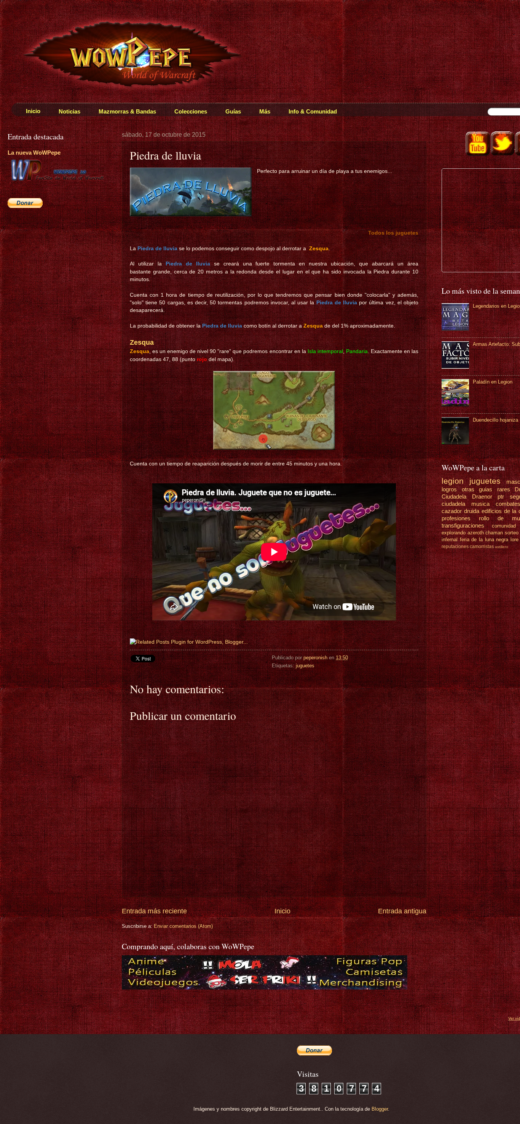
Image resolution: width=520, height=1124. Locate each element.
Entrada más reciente (154, 911)
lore (514, 539)
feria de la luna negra (484, 539)
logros (449, 489)
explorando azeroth (463, 533)
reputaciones (455, 546)
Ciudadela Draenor (467, 496)
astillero (501, 547)
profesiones (456, 518)
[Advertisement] (55, 269)
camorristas (482, 546)
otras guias (477, 489)
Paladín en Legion (492, 382)
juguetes (305, 665)
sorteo (511, 533)
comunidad (504, 526)
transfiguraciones (463, 525)
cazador (452, 511)
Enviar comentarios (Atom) (183, 926)
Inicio (282, 911)
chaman (494, 533)
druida (471, 511)
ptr (501, 496)
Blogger (380, 1109)
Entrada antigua (402, 911)
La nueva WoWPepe (34, 152)
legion (453, 480)
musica (480, 503)
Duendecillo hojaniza (495, 420)
